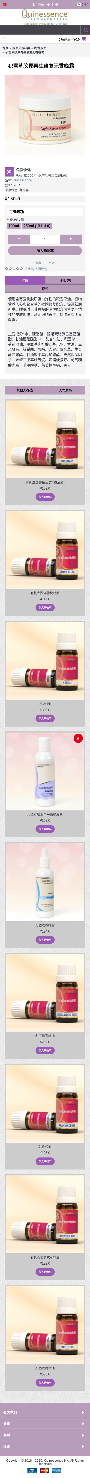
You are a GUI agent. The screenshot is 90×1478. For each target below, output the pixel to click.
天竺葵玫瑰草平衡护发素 (45, 814)
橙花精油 (45, 704)
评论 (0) (65, 280)
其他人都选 (25, 390)
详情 (25, 280)
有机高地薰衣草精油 (45, 1257)
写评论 (43, 269)
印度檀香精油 (45, 1036)
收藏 (38, 262)
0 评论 (30, 269)
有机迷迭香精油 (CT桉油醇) (45, 482)
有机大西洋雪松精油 (45, 593)
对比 (51, 262)
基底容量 (16, 219)
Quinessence (22, 180)
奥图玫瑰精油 (45, 1368)
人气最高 (65, 390)
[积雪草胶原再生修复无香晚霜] (45, 115)
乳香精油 (45, 1146)
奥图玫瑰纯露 (45, 925)
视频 (45, 289)
